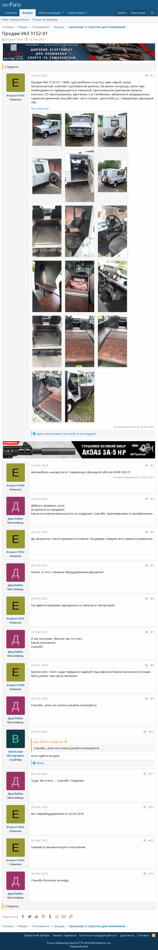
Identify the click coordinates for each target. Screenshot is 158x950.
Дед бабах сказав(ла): (48, 742)
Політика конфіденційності (98, 935)
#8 (152, 665)
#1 (152, 75)
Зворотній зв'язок (37, 935)
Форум (27, 13)
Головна (11, 13)
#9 (152, 698)
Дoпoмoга (127, 935)
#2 (152, 465)
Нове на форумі (50, 13)
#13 (151, 840)
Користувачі (76, 13)
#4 (152, 532)
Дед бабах (15, 518)
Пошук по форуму (45, 19)
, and (66, 434)
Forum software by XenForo (79, 943)
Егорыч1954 (14, 39)
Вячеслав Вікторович (15, 753)
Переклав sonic (79, 946)
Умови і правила (64, 935)
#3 (152, 499)
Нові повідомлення (15, 19)
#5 (152, 565)
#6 (152, 598)
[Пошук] (152, 12)
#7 (152, 632)
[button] (63, 12)
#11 (151, 774)
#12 (151, 807)
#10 (151, 731)
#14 (151, 873)
